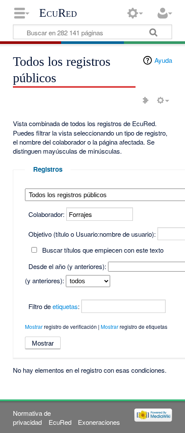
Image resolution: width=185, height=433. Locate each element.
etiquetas (65, 306)
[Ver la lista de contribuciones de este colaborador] (145, 100)
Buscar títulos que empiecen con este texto (102, 249)
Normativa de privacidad (32, 417)
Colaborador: (46, 214)
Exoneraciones (99, 422)
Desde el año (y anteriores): (67, 266)
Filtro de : (54, 306)
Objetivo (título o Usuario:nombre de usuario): (92, 233)
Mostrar (34, 326)
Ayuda (163, 60)
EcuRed (58, 12)
